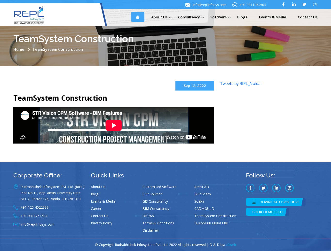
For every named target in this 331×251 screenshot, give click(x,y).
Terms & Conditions (158, 223)
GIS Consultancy (155, 201)
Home (18, 49)
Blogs (242, 17)
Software (218, 17)
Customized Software (159, 186)
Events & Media (272, 17)
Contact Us (308, 17)
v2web (231, 244)
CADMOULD (204, 208)
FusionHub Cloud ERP (211, 223)
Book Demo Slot (267, 212)
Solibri (199, 201)
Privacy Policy (101, 223)
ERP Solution (152, 194)
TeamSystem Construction (60, 98)
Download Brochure (279, 202)
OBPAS (148, 215)
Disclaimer (150, 230)
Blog (94, 194)
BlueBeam (202, 194)
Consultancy (189, 17)
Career (96, 208)
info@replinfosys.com (210, 4)
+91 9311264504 (253, 4)
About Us (159, 17)
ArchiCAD (201, 186)
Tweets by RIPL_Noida (240, 83)
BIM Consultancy (155, 208)
